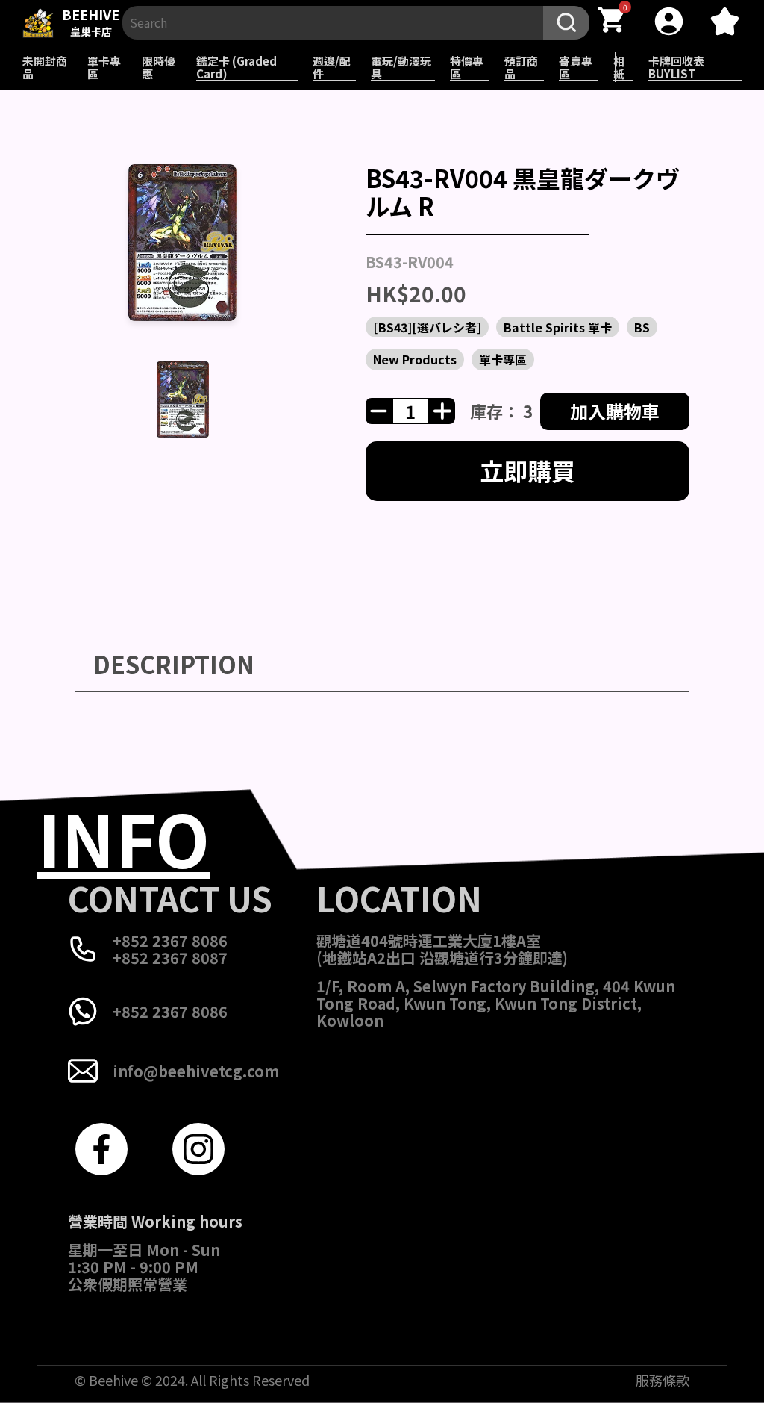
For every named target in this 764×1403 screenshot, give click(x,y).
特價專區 (466, 67)
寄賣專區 (575, 67)
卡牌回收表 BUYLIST (676, 67)
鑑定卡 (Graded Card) (236, 67)
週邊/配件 (332, 67)
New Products (415, 359)
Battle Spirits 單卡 (558, 327)
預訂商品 (521, 67)
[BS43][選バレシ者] (427, 327)
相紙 (618, 67)
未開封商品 (44, 67)
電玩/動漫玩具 (401, 67)
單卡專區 (104, 67)
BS (642, 327)
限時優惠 (158, 67)
